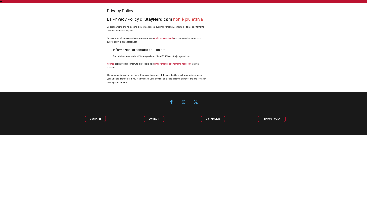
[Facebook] (171, 102)
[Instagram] (183, 102)
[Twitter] (195, 102)
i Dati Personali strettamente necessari (172, 64)
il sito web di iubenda (164, 38)
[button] (356, 9)
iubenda (110, 64)
